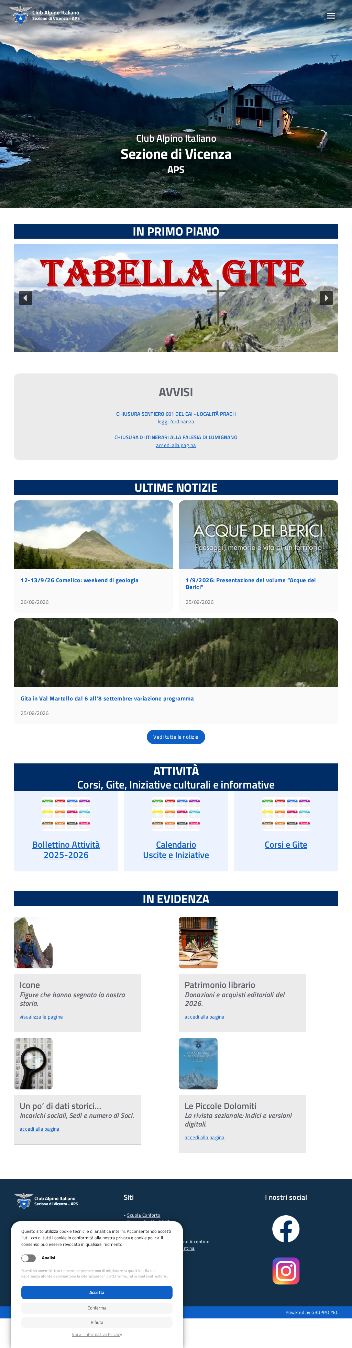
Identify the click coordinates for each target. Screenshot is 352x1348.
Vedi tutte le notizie (176, 737)
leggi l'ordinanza (176, 421)
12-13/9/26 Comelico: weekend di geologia (80, 580)
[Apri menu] (331, 15)
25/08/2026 (199, 602)
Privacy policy (97, 1334)
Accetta (96, 1292)
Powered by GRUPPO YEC (312, 1312)
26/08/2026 (34, 602)
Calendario (176, 844)
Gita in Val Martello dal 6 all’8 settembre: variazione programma (107, 698)
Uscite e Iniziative (176, 854)
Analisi (48, 1257)
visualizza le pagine (41, 1017)
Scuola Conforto (144, 1214)
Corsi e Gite (286, 844)
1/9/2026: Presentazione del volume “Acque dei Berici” (251, 583)
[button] (176, 298)
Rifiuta (97, 1322)
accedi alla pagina (176, 445)
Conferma (97, 1307)
